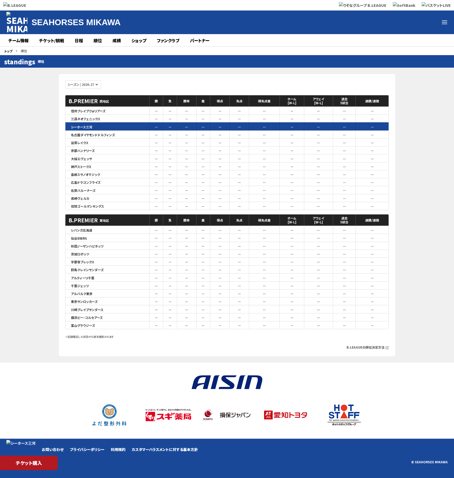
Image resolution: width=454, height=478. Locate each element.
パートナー (199, 40)
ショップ (138, 40)
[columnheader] (107, 101)
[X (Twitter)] (369, 22)
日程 (79, 40)
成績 (116, 40)
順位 (98, 40)
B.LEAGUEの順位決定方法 (368, 347)
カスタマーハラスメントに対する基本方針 (165, 449)
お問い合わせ (53, 449)
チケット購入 (29, 462)
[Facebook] (381, 22)
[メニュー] (444, 22)
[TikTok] (419, 22)
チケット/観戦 (51, 40)
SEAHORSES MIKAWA (76, 22)
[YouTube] (407, 22)
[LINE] (432, 22)
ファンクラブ (168, 40)
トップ (8, 51)
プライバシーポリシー (87, 449)
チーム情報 (18, 40)
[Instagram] (394, 22)
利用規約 (118, 449)
